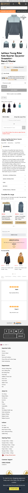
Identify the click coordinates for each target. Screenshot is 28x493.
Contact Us (4, 464)
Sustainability (4, 406)
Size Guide (6, 73)
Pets (3, 386)
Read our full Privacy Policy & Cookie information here (14, 485)
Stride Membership (6, 361)
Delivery (3, 351)
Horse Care (4, 378)
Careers (3, 404)
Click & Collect (5, 353)
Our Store (4, 425)
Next (25, 214)
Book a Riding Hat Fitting (7, 431)
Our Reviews (4, 398)
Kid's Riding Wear (5, 372)
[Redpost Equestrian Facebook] (6, 331)
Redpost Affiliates (5, 414)
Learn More (14, 70)
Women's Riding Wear (6, 368)
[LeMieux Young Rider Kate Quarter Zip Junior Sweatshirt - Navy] (14, 105)
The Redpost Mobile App (7, 410)
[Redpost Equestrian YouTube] (16, 331)
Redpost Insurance (6, 418)
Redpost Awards (5, 416)
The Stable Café (5, 427)
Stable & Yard (5, 382)
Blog (3, 402)
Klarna (3, 408)
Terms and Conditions (6, 357)
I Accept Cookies (14, 488)
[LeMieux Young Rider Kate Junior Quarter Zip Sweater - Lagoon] (19, 105)
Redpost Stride (11, 79)
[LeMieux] (23, 17)
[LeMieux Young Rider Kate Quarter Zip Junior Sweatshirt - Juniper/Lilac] (9, 105)
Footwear (4, 384)
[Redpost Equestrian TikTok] (21, 331)
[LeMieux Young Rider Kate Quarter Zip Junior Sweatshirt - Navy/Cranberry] (3, 105)
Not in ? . (12, 130)
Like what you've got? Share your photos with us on (14, 243)
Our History (4, 394)
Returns (3, 355)
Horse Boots (4, 380)
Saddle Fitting (5, 433)
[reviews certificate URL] (14, 322)
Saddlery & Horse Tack (6, 376)
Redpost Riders (5, 396)
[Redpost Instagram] (14, 246)
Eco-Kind (4, 400)
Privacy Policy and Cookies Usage (9, 359)
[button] (4, 98)
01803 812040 (6, 462)
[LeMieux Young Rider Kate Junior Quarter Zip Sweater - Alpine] (3, 110)
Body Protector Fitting (6, 429)
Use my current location (14, 120)
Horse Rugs (4, 374)
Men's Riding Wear (6, 370)
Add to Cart (14, 234)
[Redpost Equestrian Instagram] (11, 331)
